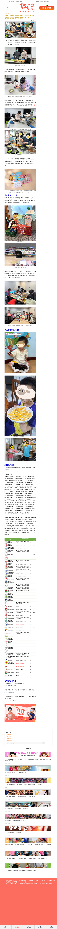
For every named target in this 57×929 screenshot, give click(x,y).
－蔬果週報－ (7, 13)
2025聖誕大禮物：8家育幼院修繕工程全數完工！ (17, 808)
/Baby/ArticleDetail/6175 (10, 700)
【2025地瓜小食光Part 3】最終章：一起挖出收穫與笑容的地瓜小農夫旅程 (23, 784)
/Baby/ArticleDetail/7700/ (10, 685)
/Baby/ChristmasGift (9, 692)
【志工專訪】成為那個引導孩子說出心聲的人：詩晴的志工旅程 (20, 796)
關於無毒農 (9, 880)
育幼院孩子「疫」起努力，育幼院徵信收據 (15, 772)
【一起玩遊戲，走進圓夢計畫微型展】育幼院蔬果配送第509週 (20, 870)
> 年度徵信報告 (10, 740)
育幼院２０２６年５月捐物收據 (13, 832)
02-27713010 (10, 883)
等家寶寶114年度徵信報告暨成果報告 (14, 820)
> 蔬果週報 (8, 734)
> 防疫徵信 (8, 738)
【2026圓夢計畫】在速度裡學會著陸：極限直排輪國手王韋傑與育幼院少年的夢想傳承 (26, 858)
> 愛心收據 (8, 736)
